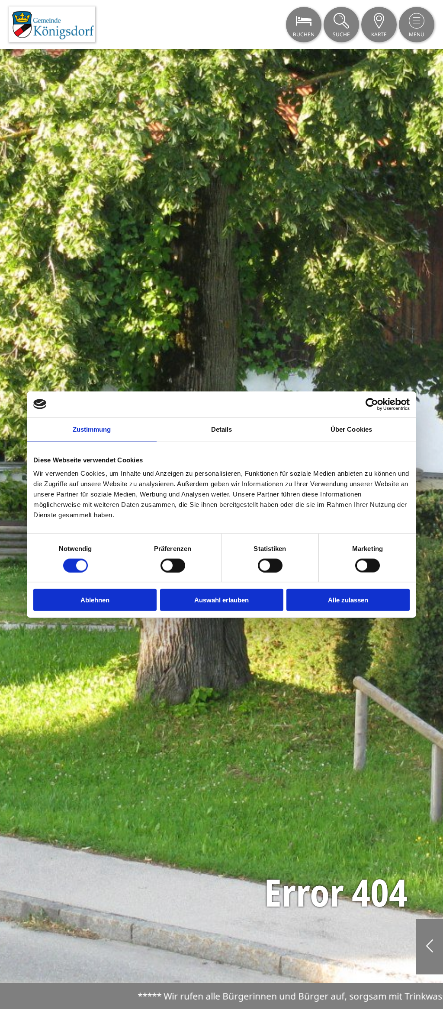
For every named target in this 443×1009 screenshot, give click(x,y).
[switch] (173, 565)
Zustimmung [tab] (92, 429)
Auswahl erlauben (221, 600)
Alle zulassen (348, 600)
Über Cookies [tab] (351, 429)
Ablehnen (94, 600)
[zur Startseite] (52, 24)
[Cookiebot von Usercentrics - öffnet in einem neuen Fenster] (372, 404)
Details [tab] (221, 429)
